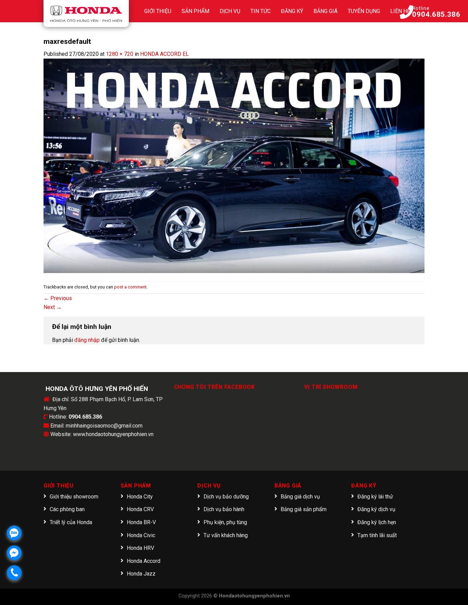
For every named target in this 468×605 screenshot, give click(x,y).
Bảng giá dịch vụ (300, 496)
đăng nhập (87, 340)
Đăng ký (292, 11)
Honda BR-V (141, 522)
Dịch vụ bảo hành (224, 509)
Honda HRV (140, 548)
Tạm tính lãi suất (377, 535)
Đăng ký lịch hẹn (376, 522)
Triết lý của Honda (71, 522)
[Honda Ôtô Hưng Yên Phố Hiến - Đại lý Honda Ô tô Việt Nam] (86, 13)
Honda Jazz (141, 573)
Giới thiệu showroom (74, 496)
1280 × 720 (119, 54)
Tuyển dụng (364, 11)
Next (53, 307)
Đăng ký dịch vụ (376, 509)
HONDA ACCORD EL (164, 54)
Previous (58, 298)
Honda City (140, 496)
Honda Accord (143, 561)
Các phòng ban (67, 509)
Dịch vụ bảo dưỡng (226, 496)
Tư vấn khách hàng (226, 535)
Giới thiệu (157, 11)
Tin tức (260, 11)
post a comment (130, 286)
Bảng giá (325, 11)
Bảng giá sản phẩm (304, 509)
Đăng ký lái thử (375, 496)
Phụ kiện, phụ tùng (225, 522)
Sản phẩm (195, 11)
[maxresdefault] (234, 165)
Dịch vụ (230, 11)
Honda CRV (140, 509)
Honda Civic (141, 535)
